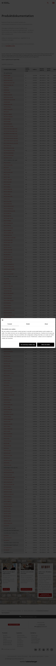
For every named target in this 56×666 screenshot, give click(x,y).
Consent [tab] (10, 324)
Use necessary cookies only (28, 344)
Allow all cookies (45, 344)
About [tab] (46, 324)
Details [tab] (28, 324)
